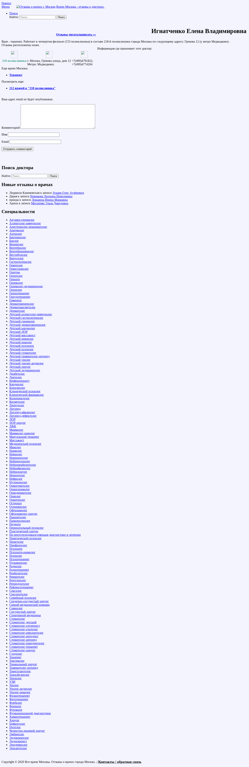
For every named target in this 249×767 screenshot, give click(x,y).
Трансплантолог (20, 671)
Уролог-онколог (20, 692)
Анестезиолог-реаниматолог (28, 226)
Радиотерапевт (19, 569)
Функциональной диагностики (30, 713)
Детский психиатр (21, 345)
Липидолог (16, 405)
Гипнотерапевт (19, 293)
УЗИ (12, 681)
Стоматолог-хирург (22, 650)
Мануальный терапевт (24, 436)
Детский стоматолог (22, 352)
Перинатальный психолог (26, 527)
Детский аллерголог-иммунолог (30, 314)
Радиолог (15, 566)
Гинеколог (16, 282)
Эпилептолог (18, 748)
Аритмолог (16, 230)
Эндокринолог (19, 737)
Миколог (15, 447)
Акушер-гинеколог (22, 219)
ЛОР (12, 419)
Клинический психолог (25, 391)
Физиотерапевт (19, 695)
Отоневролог (18, 506)
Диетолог (15, 377)
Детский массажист (22, 335)
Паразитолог (17, 517)
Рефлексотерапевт (21, 587)
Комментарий (11, 127)
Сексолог (15, 590)
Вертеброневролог (21, 251)
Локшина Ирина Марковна (50, 199)
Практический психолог (25, 538)
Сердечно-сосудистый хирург (29, 601)
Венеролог (16, 244)
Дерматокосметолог (22, 307)
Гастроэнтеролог (20, 261)
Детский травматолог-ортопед (29, 356)
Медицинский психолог (25, 443)
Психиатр (15, 548)
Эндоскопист (18, 741)
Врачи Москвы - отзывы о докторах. (80, 6)
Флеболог (15, 702)
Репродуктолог (19, 583)
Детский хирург (20, 366)
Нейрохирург (18, 471)
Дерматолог (17, 310)
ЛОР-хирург (17, 422)
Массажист (16, 440)
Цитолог (15, 727)
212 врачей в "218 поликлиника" (32, 88)
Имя (4, 134)
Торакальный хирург (23, 664)
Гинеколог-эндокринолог (26, 286)
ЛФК (12, 426)
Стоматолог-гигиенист (24, 625)
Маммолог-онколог (22, 433)
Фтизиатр (15, 709)
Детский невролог (21, 338)
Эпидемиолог (18, 744)
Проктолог (16, 541)
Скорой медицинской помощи (29, 604)
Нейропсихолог (19, 461)
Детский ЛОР (18, 331)
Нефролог (16, 478)
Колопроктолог (19, 398)
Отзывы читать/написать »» (76, 34)
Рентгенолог (17, 580)
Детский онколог (20, 342)
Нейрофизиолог (20, 468)
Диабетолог (17, 373)
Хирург (14, 720)
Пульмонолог (18, 562)
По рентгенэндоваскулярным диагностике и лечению (45, 534)
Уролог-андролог (20, 688)
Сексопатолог (18, 594)
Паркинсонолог (19, 520)
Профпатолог (18, 545)
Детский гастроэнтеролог (26, 317)
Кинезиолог (17, 387)
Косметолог (17, 401)
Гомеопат (15, 300)
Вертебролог (17, 247)
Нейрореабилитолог (22, 464)
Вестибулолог (18, 254)
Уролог (14, 685)
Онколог (15, 496)
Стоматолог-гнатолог (23, 629)
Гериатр (14, 279)
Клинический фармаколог (26, 394)
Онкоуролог (17, 499)
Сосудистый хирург (22, 611)
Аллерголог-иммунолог (25, 223)
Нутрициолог (18, 482)
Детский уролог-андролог (26, 363)
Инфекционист (19, 380)
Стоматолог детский (23, 622)
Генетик (14, 272)
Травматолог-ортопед (23, 667)
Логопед (15, 408)
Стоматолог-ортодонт (23, 636)
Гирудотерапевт (19, 296)
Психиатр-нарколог (22, 552)
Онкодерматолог (20, 492)
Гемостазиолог (19, 268)
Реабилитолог (18, 573)
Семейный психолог (23, 597)
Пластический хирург (24, 531)
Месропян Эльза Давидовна (49, 203)
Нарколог (15, 450)
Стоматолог (17, 618)
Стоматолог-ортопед (23, 639)
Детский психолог (21, 349)
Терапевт (15, 75)
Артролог (15, 233)
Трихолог (15, 678)
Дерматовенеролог (21, 303)
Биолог (14, 240)
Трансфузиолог (19, 674)
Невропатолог (18, 457)
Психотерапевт (19, 559)
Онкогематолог (19, 485)
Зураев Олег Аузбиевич (68, 192)
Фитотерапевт (18, 699)
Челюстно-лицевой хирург (27, 730)
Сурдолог (15, 653)
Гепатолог (16, 275)
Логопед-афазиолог (22, 412)
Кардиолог (16, 384)
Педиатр (15, 524)
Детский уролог (20, 359)
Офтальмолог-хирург (23, 513)
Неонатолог (17, 475)
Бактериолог (17, 237)
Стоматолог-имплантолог (26, 632)
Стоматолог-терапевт (23, 646)
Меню (6, 6)
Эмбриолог (16, 734)
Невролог (15, 454)
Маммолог (16, 429)
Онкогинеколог (19, 489)
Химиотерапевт (19, 716)
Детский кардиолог (22, 328)
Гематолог (16, 265)
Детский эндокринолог (24, 370)
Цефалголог (17, 723)
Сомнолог (16, 608)
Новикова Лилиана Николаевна (51, 196)
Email (5, 141)
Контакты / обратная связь (119, 762)
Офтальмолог (18, 510)
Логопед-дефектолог (23, 415)
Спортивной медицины (25, 615)
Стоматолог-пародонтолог (27, 643)
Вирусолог (16, 258)
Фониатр (15, 706)
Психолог (15, 555)
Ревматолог (17, 576)
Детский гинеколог (22, 321)
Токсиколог (17, 660)
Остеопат (15, 503)
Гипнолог (15, 289)
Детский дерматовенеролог (27, 324)
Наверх (6, 3)
